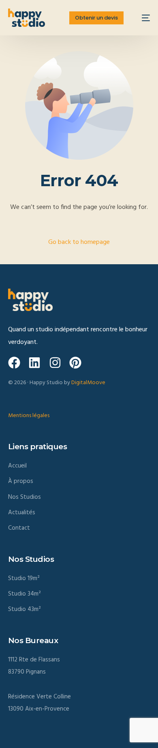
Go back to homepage (79, 242)
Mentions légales (28, 415)
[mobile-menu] (142, 18)
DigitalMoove (88, 382)
